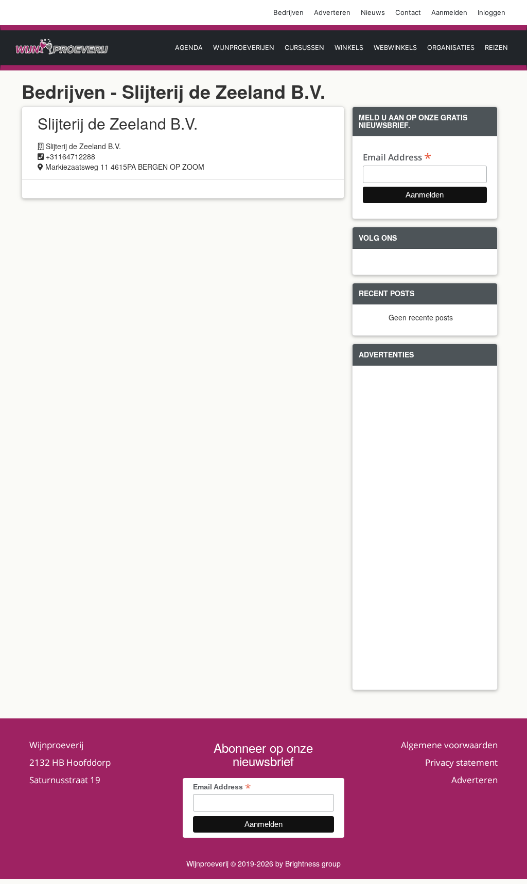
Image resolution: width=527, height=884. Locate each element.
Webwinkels (395, 47)
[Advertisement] (425, 527)
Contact (408, 12)
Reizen (496, 47)
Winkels (349, 47)
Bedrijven (288, 12)
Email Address (397, 156)
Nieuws (373, 12)
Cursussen (304, 47)
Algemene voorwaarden (449, 745)
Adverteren (332, 12)
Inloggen (491, 12)
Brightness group (313, 863)
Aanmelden (449, 12)
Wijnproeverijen (243, 47)
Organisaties (451, 47)
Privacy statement (461, 762)
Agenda (189, 47)
